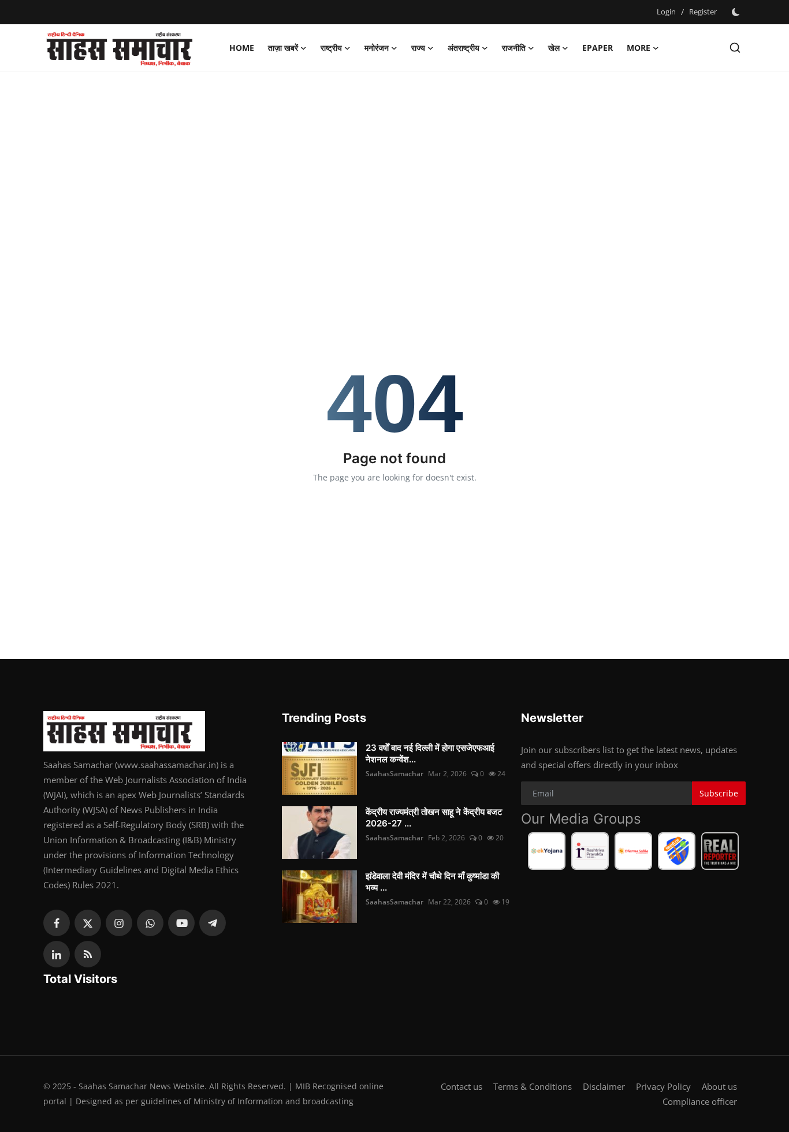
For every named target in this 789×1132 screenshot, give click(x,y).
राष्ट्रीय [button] (331, 47)
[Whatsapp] (150, 923)
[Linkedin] (56, 954)
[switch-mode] (737, 12)
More (638, 47)
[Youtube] (181, 923)
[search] (735, 47)
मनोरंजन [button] (376, 47)
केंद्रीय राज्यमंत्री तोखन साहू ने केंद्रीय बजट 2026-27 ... (434, 817)
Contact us (461, 1086)
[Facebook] (56, 923)
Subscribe (718, 793)
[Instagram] (119, 923)
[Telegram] (212, 923)
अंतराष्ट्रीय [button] (463, 47)
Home (241, 47)
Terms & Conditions (532, 1086)
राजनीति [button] (514, 47)
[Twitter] (88, 923)
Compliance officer (700, 1101)
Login (666, 11)
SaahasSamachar (394, 774)
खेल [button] (554, 47)
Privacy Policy (663, 1086)
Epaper (597, 47)
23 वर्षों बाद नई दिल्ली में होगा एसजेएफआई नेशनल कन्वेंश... (430, 753)
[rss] (88, 954)
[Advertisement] (394, 164)
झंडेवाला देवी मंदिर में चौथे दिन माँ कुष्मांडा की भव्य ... (432, 881)
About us (719, 1086)
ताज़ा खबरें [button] (283, 47)
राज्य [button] (418, 47)
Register (703, 11)
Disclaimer (604, 1086)
